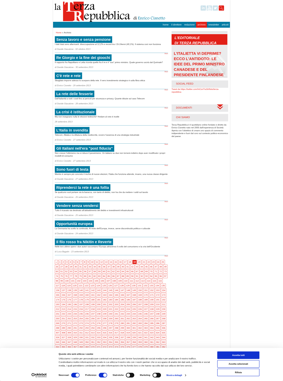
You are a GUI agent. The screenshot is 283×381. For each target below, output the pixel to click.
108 (114, 281)
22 (149, 262)
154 (163, 290)
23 (153, 262)
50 (57, 271)
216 (81, 309)
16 (120, 262)
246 (146, 314)
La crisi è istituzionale (75, 112)
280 (122, 323)
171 (152, 295)
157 (69, 295)
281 (128, 323)
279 (116, 323)
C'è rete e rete (68, 76)
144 (104, 290)
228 (152, 309)
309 (69, 333)
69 (146, 271)
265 (146, 318)
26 (57, 267)
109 (120, 281)
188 (140, 300)
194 (63, 304)
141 (87, 290)
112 (137, 281)
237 (93, 314)
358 (134, 342)
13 (106, 262)
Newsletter (213, 24)
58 (94, 271)
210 (157, 304)
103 (84, 281)
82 (94, 276)
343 (157, 337)
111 (131, 281)
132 (145, 285)
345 (57, 342)
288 (57, 328)
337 (122, 337)
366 (69, 347)
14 (111, 262)
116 (160, 281)
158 (75, 295)
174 (57, 300)
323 (151, 333)
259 (110, 318)
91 (137, 276)
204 (122, 304)
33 (90, 267)
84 (104, 276)
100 (67, 281)
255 (87, 318)
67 (137, 271)
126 (110, 285)
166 (122, 295)
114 (148, 281)
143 (99, 290)
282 (134, 323)
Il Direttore (176, 24)
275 (93, 323)
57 (90, 271)
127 (116, 285)
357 (128, 342)
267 (157, 318)
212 (57, 309)
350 (87, 342)
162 (99, 295)
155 (57, 295)
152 (152, 290)
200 (99, 304)
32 (85, 267)
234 (75, 314)
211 (163, 304)
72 (160, 271)
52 (66, 271)
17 (125, 262)
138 (69, 290)
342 (152, 337)
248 (157, 314)
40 (123, 267)
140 (81, 290)
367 (75, 347)
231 (57, 314)
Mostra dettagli (174, 375)
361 (152, 342)
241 (116, 314)
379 (146, 347)
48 (160, 267)
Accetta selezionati (238, 364)
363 (163, 342)
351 (93, 342)
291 (75, 328)
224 (128, 309)
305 (157, 328)
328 (69, 337)
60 (104, 271)
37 (109, 267)
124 (98, 285)
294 (93, 328)
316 (110, 333)
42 (132, 267)
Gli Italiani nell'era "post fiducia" (84, 148)
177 (75, 300)
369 (87, 347)
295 (99, 328)
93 (146, 276)
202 (110, 304)
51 (61, 271)
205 (128, 304)
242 (122, 314)
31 (80, 267)
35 (99, 267)
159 (81, 295)
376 (128, 347)
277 (104, 323)
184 (116, 300)
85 (109, 276)
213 (63, 309)
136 (57, 290)
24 (158, 262)
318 (122, 333)
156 (63, 295)
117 (57, 285)
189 (146, 300)
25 (163, 262)
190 (152, 300)
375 (122, 347)
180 (93, 300)
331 (87, 337)
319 (128, 333)
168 (134, 295)
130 (133, 285)
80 (85, 276)
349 (81, 342)
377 (134, 347)
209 (152, 304)
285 (152, 323)
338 (128, 337)
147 (122, 290)
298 (116, 328)
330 (81, 337)
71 (156, 271)
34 (94, 267)
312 (87, 333)
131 (139, 285)
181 (99, 300)
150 (140, 290)
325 (163, 333)
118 (63, 285)
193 (57, 304)
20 (139, 262)
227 (146, 309)
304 (152, 328)
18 (130, 262)
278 (110, 323)
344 (163, 337)
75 (61, 276)
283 (140, 323)
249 (163, 314)
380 (152, 347)
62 (113, 271)
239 (104, 314)
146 (116, 290)
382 (163, 347)
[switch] (103, 375)
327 (63, 337)
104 (90, 281)
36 (104, 267)
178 (81, 300)
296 (104, 328)
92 (142, 276)
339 (134, 337)
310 (75, 333)
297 (110, 328)
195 (69, 304)
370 (93, 347)
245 (140, 314)
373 (110, 347)
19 (134, 262)
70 (151, 271)
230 (163, 309)
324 (157, 333)
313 (92, 333)
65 (127, 271)
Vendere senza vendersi (77, 206)
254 (81, 318)
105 (96, 281)
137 (63, 290)
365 (63, 347)
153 (157, 290)
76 (66, 276)
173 (163, 295)
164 (110, 295)
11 (97, 262)
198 (87, 304)
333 (99, 337)
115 (154, 281)
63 (118, 271)
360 (146, 342)
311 (81, 333)
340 (140, 337)
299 (122, 328)
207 (140, 304)
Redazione (189, 24)
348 (75, 342)
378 (140, 347)
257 (99, 318)
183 (110, 300)
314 (98, 333)
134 (157, 285)
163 (104, 295)
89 (127, 276)
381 (157, 347)
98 (57, 281)
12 (101, 262)
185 (122, 300)
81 (90, 276)
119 (69, 285)
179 (87, 300)
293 (87, 328)
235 (81, 314)
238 (99, 314)
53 (71, 271)
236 (87, 314)
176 (69, 300)
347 (69, 342)
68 (142, 271)
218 (93, 309)
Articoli (225, 24)
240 (110, 314)
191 (157, 300)
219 (99, 309)
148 (128, 290)
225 (134, 309)
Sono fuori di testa (72, 169)
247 (152, 314)
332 (93, 337)
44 (142, 267)
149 (134, 290)
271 (69, 323)
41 (127, 267)
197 (81, 304)
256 (93, 318)
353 (104, 342)
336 (116, 337)
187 (134, 300)
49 (165, 267)
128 (122, 285)
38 (113, 267)
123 (92, 285)
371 (99, 347)
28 (66, 267)
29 (71, 267)
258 (104, 318)
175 (63, 300)
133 (151, 285)
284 (146, 323)
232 (63, 314)
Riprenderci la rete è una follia (82, 187)
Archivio (201, 24)
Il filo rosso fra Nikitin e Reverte (84, 242)
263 (134, 318)
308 (63, 333)
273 (81, 323)
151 (146, 290)
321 (140, 333)
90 (132, 276)
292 (81, 328)
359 (140, 342)
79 (80, 276)
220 (104, 309)
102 (78, 281)
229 (157, 309)
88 (123, 276)
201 (104, 304)
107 (108, 281)
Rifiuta (238, 372)
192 (163, 300)
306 (163, 328)
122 (86, 285)
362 (157, 342)
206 (134, 304)
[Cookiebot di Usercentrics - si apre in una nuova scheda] (39, 375)
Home (166, 24)
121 (80, 285)
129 (128, 285)
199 (93, 304)
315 (104, 333)
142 (93, 290)
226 (140, 309)
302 (140, 328)
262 (128, 318)
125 (104, 285)
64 (123, 271)
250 (57, 318)
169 (140, 295)
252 (69, 318)
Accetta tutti (238, 355)
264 (140, 318)
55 (80, 271)
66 (132, 271)
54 (76, 271)
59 (99, 271)
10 (92, 262)
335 (110, 337)
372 (104, 347)
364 (57, 347)
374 (116, 347)
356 (122, 342)
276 (99, 323)
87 (118, 276)
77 (71, 276)
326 (57, 337)
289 (63, 328)
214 (69, 309)
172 (157, 295)
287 (163, 323)
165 (116, 295)
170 (146, 295)
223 (122, 309)
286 (157, 323)
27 (61, 267)
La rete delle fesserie (74, 94)
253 (75, 318)
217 (87, 309)
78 (76, 276)
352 (99, 342)
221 (110, 309)
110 (125, 281)
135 (163, 285)
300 (128, 328)
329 (75, 337)
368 (81, 347)
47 (156, 267)
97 (165, 276)
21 (144, 262)
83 (99, 276)
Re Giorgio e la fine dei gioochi (83, 58)
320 (134, 333)
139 (75, 290)
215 (75, 309)
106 (102, 281)
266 (152, 318)
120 (74, 285)
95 (156, 276)
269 (57, 323)
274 (87, 323)
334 (104, 337)
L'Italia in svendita (72, 130)
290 (69, 328)
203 (116, 304)
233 (69, 314)
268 (163, 318)
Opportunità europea (74, 224)
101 (73, 281)
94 (151, 276)
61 (109, 271)
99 (61, 281)
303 (146, 328)
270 (63, 323)
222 (116, 309)
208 (146, 304)
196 (75, 304)
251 (63, 318)
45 (146, 267)
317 (116, 333)
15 (116, 262)
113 (143, 281)
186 (128, 300)
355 (116, 342)
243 (128, 314)
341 (146, 337)
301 (134, 328)
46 (151, 267)
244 (134, 314)
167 (128, 295)
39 (118, 267)
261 (122, 318)
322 (146, 333)
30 (76, 267)
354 (110, 342)
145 (110, 290)
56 (85, 271)
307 (57, 333)
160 (87, 295)
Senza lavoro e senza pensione (83, 39)
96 (160, 276)
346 (63, 342)
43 (137, 267)
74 (57, 276)
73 (165, 271)
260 (116, 318)
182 (104, 300)
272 (75, 323)
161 (93, 295)
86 (113, 276)
